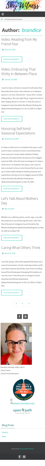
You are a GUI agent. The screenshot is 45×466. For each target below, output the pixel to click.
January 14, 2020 (10, 79)
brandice (31, 30)
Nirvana (22, 446)
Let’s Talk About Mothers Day (19, 199)
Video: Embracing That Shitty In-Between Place (19, 70)
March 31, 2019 (9, 251)
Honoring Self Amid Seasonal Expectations (18, 129)
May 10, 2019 (9, 207)
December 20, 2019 (11, 137)
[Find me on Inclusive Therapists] (11, 397)
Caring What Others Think (20, 245)
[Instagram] (25, 313)
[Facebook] (19, 313)
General (5, 429)
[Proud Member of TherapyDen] (24, 397)
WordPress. (30, 446)
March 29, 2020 (9, 49)
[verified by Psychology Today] (22, 400)
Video (4, 433)
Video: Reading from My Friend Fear (19, 41)
